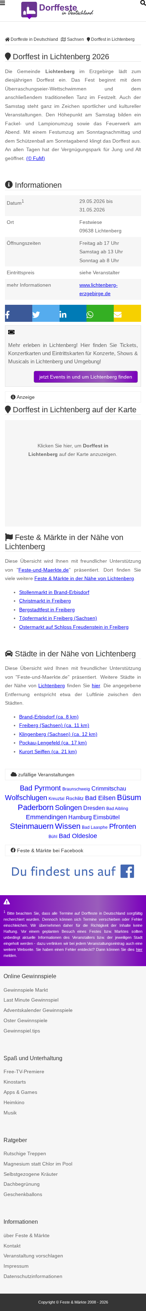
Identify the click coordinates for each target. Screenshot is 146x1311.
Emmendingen (46, 817)
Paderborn (36, 807)
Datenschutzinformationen (33, 1276)
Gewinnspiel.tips (22, 1031)
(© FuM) (35, 158)
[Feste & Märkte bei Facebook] (73, 883)
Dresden (94, 808)
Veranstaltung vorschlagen (33, 1255)
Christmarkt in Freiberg (45, 601)
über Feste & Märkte (27, 1235)
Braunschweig (76, 789)
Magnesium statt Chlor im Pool (38, 1164)
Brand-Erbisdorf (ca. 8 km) (49, 717)
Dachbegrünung (22, 1184)
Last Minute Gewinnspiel (31, 1000)
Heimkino (14, 1102)
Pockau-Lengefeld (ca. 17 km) (53, 742)
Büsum (129, 797)
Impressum (16, 1266)
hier (96, 685)
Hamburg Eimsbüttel (94, 817)
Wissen (67, 826)
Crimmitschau (108, 789)
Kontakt (12, 1246)
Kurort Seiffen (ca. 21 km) (48, 751)
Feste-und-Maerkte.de (43, 570)
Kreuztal (56, 798)
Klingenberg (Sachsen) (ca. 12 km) (58, 734)
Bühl (53, 836)
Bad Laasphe (95, 827)
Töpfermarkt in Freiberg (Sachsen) (58, 618)
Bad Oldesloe (78, 835)
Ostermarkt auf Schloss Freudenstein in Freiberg (74, 627)
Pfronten (122, 826)
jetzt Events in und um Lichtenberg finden (85, 377)
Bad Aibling (117, 808)
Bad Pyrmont (40, 788)
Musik (10, 1113)
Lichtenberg (51, 685)
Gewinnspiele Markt (26, 990)
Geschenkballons (23, 1194)
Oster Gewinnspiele (25, 1020)
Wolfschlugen (26, 798)
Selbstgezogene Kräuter (31, 1174)
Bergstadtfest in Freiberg (47, 609)
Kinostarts (15, 1082)
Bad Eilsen (100, 798)
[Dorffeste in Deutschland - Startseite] (70, 11)
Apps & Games (20, 1092)
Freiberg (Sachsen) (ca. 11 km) (54, 725)
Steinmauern (32, 826)
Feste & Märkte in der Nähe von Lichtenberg (84, 578)
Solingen (68, 807)
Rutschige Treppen (25, 1153)
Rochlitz (75, 798)
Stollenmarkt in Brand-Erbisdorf (54, 592)
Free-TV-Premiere (24, 1071)
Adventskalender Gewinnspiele (38, 1010)
